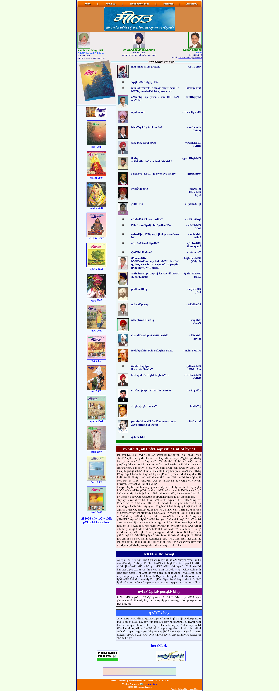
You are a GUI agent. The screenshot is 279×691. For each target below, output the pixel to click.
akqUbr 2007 (96, 238)
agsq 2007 (96, 300)
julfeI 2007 (96, 330)
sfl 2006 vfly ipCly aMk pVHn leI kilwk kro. (96, 520)
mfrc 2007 (96, 451)
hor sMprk (159, 645)
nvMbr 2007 (96, 208)
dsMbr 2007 (96, 177)
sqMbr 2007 (96, 269)
